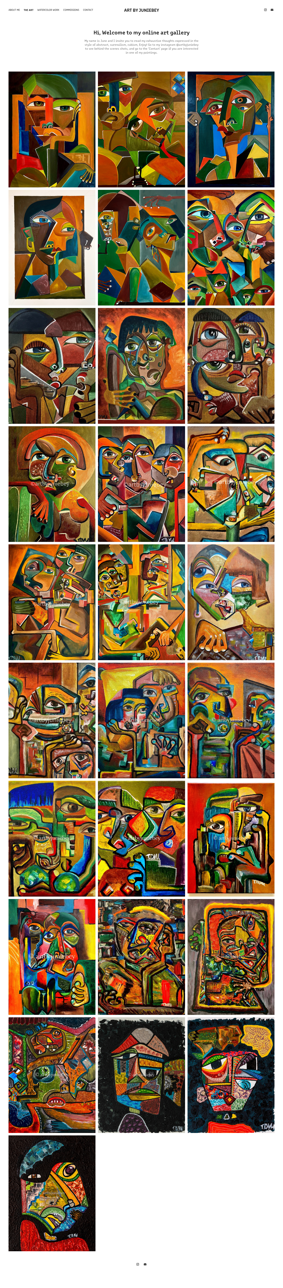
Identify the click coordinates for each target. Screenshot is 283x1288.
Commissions (71, 9)
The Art (28, 10)
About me (14, 9)
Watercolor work (48, 9)
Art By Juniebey (141, 10)
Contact (88, 9)
